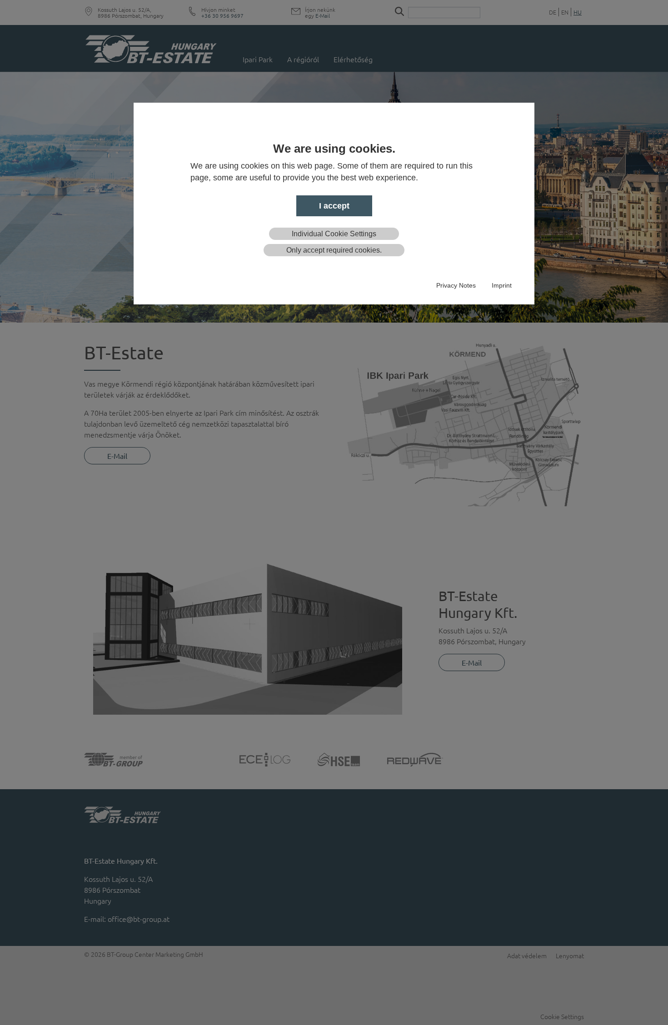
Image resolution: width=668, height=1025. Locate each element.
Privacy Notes (456, 285)
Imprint (502, 285)
